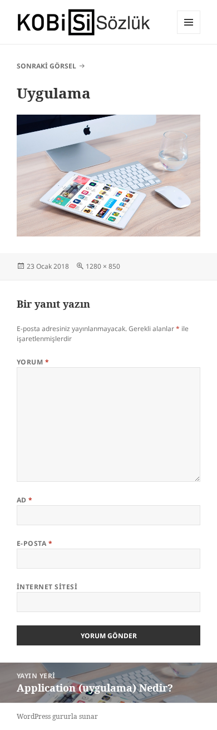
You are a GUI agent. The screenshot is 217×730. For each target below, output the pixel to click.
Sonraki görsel (46, 66)
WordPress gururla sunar (57, 716)
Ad (25, 500)
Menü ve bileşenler (188, 33)
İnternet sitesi (47, 586)
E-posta (34, 543)
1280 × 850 (103, 266)
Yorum (33, 362)
